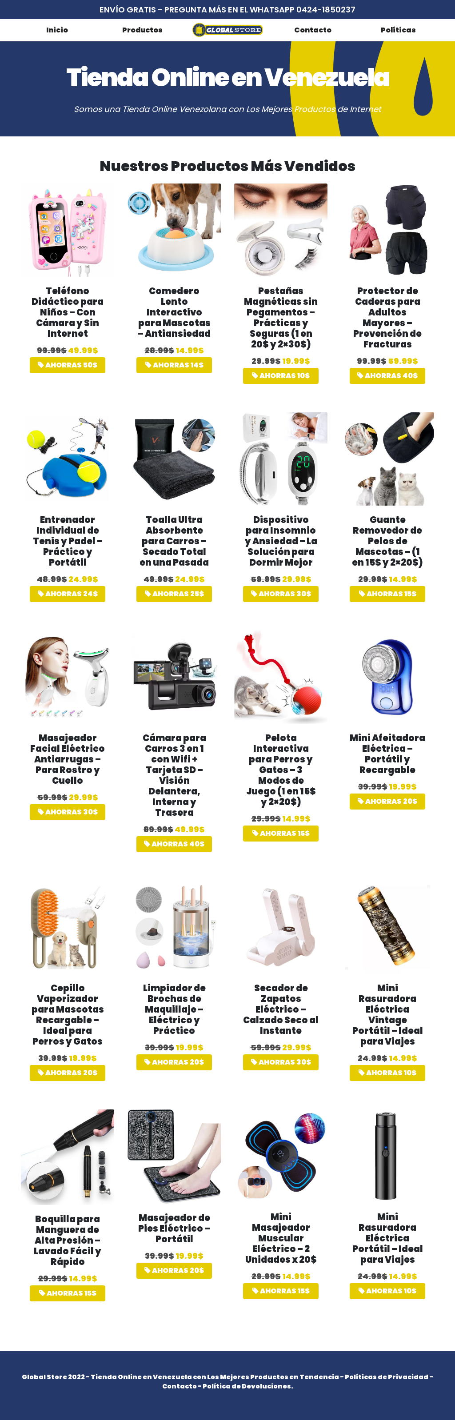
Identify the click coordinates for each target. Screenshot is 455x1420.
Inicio (57, 30)
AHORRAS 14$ (178, 365)
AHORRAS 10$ (284, 376)
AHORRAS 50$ (70, 365)
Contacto (312, 30)
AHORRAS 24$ (71, 594)
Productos (142, 30)
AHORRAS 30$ (284, 594)
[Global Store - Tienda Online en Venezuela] (227, 29)
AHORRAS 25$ (177, 594)
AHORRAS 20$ (390, 801)
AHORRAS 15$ (390, 594)
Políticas (398, 30)
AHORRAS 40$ (390, 376)
